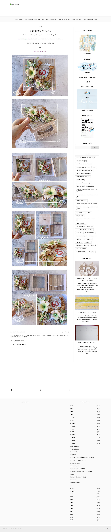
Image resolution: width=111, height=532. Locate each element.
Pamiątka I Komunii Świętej (78, 460)
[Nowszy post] (11, 390)
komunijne (92, 236)
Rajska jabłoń (80, 200)
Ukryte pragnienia (16, 336)
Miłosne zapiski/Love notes (83, 170)
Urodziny (24, 336)
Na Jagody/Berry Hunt (82, 173)
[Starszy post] (69, 390)
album (78, 233)
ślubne (91, 251)
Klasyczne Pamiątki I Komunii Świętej (81, 471)
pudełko (62, 335)
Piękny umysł (56, 335)
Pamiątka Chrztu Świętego (77, 468)
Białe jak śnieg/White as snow (84, 157)
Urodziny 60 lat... (75, 452)
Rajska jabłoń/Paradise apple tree (86, 203)
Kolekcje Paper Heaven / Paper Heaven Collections (41, 19)
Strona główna (18, 19)
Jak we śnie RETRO (31, 335)
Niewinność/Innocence (82, 183)
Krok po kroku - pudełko (87, 342)
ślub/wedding (80, 251)
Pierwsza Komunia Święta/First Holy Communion (87, 190)
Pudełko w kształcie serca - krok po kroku (87, 279)
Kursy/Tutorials (64, 19)
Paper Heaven (13, 528)
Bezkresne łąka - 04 (24, 39)
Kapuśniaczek (80, 161)
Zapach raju (79, 223)
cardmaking (88, 233)
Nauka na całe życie (82, 176)
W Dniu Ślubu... (74, 449)
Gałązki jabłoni (74, 446)
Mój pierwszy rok (75, 482)
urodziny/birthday (81, 245)
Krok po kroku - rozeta (87, 312)
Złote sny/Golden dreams (83, 229)
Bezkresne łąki (16, 335)
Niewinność (79, 179)
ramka (86, 242)
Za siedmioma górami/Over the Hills (86, 219)
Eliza (23, 335)
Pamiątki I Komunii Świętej (78, 477)
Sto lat (72, 485)
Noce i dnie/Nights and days (84, 186)
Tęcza (68, 335)
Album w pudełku (75, 466)
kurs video (87, 239)
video (92, 245)
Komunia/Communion (82, 167)
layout (78, 242)
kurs (77, 239)
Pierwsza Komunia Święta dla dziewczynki (82, 457)
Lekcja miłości (46, 335)
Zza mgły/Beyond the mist (83, 226)
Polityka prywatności (90, 19)
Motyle (72, 474)
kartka (39, 335)
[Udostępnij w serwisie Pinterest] (68, 332)
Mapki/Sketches (77, 19)
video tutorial (80, 248)
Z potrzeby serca (75, 463)
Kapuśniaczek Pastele (82, 164)
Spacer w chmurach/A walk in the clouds (87, 207)
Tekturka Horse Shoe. (40, 51)
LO (93, 167)
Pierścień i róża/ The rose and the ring (87, 195)
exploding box (80, 236)
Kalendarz (73, 454)
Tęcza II (86, 212)
